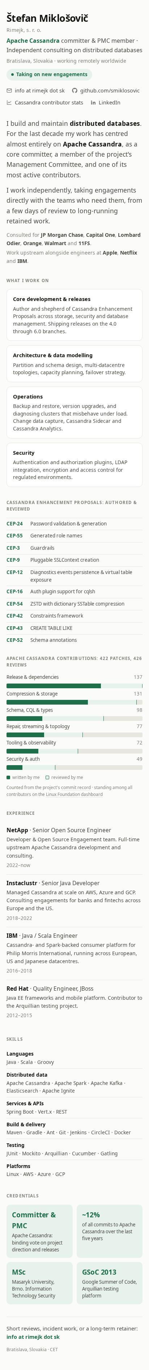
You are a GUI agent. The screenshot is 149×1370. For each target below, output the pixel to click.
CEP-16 (15, 591)
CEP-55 (15, 535)
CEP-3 (13, 548)
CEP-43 (15, 628)
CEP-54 (15, 604)
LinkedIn (109, 102)
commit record (76, 787)
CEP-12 (15, 572)
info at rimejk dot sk (40, 90)
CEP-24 (15, 523)
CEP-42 (15, 615)
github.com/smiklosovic (110, 90)
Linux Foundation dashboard (74, 794)
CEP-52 (15, 640)
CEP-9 (13, 560)
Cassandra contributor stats (49, 102)
